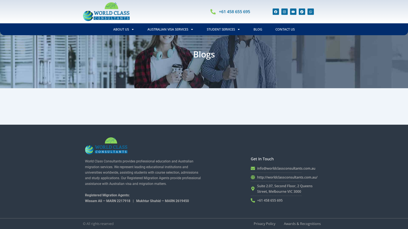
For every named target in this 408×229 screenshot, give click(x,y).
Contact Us (285, 29)
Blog (258, 29)
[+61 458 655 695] (213, 11)
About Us (121, 29)
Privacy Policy (264, 223)
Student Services (221, 29)
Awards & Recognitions (302, 223)
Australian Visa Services (167, 29)
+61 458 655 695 (234, 11)
